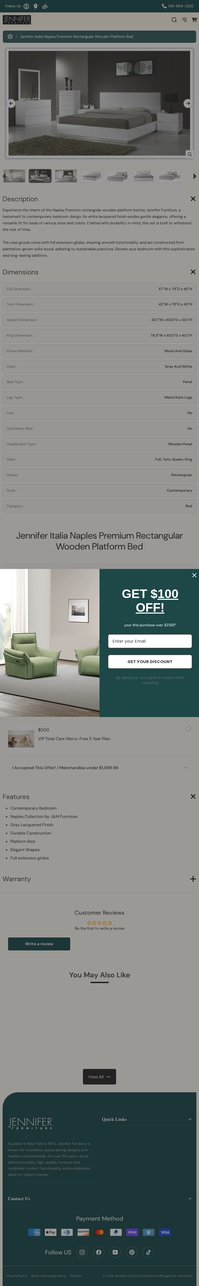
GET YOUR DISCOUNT (150, 662)
